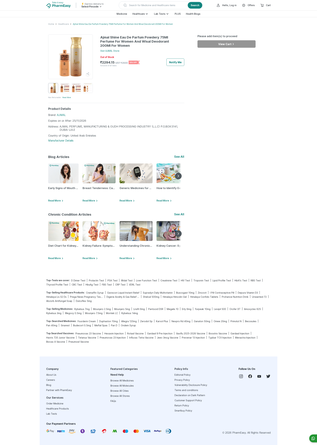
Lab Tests (159, 13)
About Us (51, 374)
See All (179, 156)
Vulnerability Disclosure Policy (191, 385)
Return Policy (182, 405)
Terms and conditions (186, 390)
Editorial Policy (183, 374)
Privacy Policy (182, 379)
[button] (161, 5)
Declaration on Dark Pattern (190, 395)
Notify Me (175, 62)
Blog (48, 385)
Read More (66, 97)
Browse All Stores (120, 395)
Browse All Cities (119, 390)
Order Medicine (54, 403)
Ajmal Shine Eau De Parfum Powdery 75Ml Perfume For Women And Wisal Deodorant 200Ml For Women (123, 24)
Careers (50, 379)
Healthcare (138, 13)
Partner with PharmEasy (59, 390)
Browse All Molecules (122, 385)
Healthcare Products (57, 408)
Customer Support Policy (188, 400)
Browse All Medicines (122, 380)
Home (51, 24)
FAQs (113, 401)
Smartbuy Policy (183, 410)
